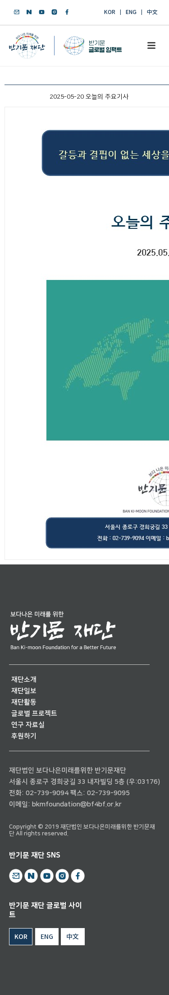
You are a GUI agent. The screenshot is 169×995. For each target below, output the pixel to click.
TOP (136, 977)
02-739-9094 (47, 793)
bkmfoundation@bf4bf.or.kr (77, 804)
